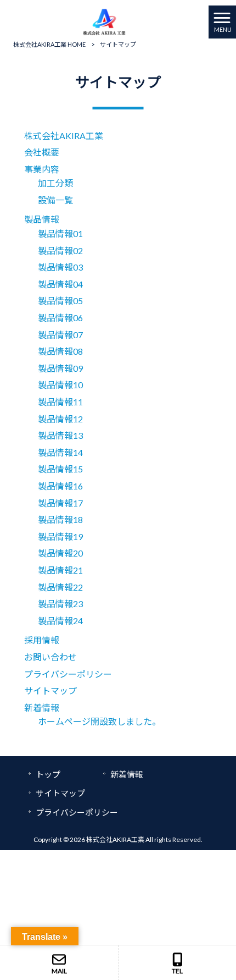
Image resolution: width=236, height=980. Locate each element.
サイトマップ (50, 690)
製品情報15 (60, 469)
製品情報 (41, 219)
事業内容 (41, 169)
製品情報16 (60, 486)
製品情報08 (60, 351)
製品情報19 (60, 536)
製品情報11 (60, 402)
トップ (48, 774)
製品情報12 (60, 419)
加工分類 (55, 183)
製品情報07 (60, 334)
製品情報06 (60, 317)
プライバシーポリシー (68, 674)
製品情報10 (60, 384)
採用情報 (41, 640)
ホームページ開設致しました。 (99, 721)
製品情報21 (60, 570)
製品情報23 (60, 603)
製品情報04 (60, 284)
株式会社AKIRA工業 (63, 135)
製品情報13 (60, 435)
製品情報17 (60, 503)
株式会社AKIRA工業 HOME (49, 44)
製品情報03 (60, 267)
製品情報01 (60, 233)
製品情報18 (60, 519)
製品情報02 (60, 250)
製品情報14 (60, 452)
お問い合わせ (50, 657)
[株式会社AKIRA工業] (104, 20)
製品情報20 (60, 553)
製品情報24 (60, 620)
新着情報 (41, 707)
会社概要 (41, 152)
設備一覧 (55, 200)
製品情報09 (60, 368)
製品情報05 (60, 300)
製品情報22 (60, 587)
